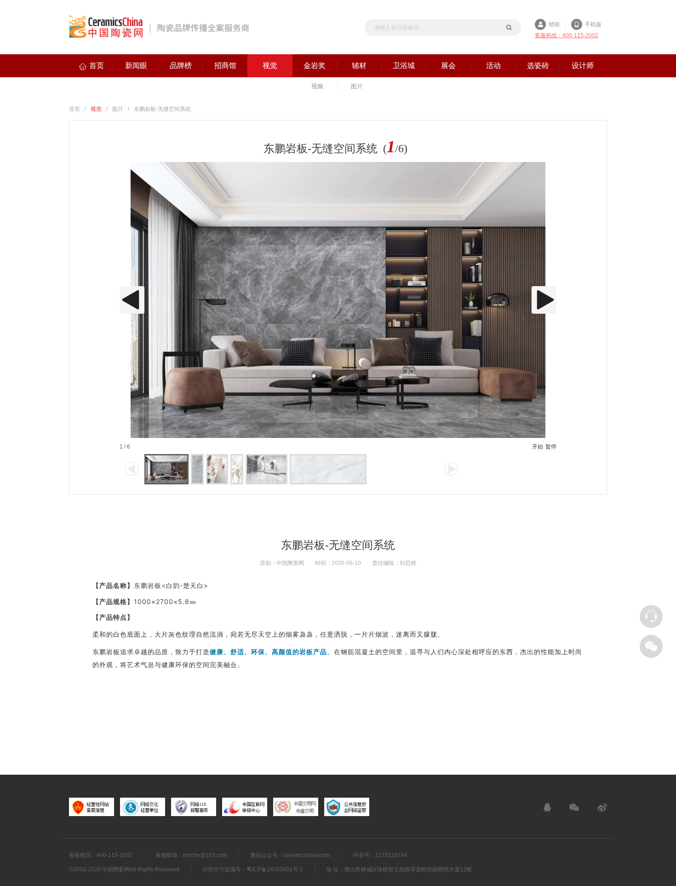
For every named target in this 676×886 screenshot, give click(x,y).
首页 (74, 109)
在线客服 (547, 807)
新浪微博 (602, 807)
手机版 (593, 24)
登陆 (554, 24)
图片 (117, 109)
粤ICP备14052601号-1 (274, 869)
